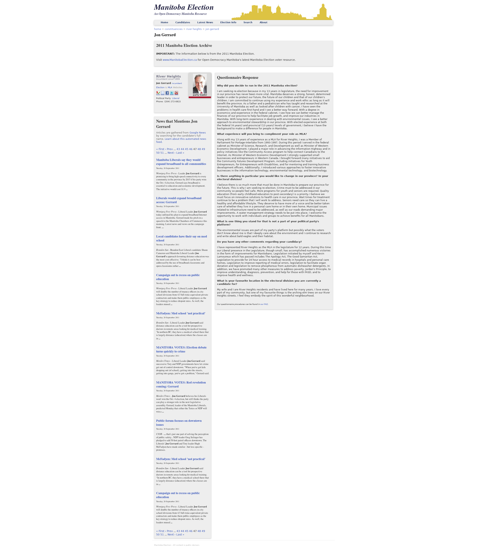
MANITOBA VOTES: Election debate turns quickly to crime (181, 349)
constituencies (174, 29)
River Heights (168, 76)
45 (186, 149)
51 (162, 152)
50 (158, 152)
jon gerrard (212, 29)
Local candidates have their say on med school (181, 238)
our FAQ (264, 304)
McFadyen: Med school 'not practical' (180, 313)
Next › (172, 152)
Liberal (175, 98)
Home (164, 22)
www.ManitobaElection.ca (180, 59)
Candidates (182, 22)
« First (160, 149)
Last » (180, 152)
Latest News (205, 22)
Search (248, 22)
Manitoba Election (184, 6)
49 (203, 149)
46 (191, 149)
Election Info (228, 22)
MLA (170, 87)
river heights (194, 29)
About (263, 22)
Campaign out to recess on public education (178, 277)
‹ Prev (169, 149)
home (157, 29)
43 (178, 149)
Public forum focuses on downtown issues (179, 422)
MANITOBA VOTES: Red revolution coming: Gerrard (181, 384)
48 (199, 149)
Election (160, 87)
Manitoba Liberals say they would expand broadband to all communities (181, 161)
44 (182, 149)
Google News (197, 132)
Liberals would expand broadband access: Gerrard (178, 200)
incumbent (177, 83)
